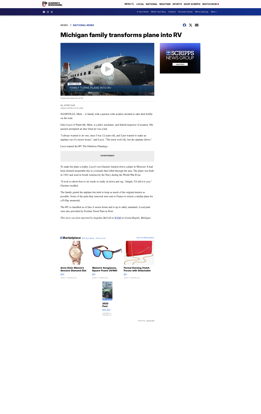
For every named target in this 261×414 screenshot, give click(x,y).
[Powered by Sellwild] (150, 321)
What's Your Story (158, 11)
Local (140, 4)
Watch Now (209, 4)
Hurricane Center (185, 11)
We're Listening (201, 11)
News (64, 25)
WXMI (117, 217)
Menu (128, 4)
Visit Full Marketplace (145, 238)
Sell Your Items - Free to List (93, 238)
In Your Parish (143, 11)
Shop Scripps (192, 4)
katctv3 (44, 12)
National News (83, 25)
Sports (177, 4)
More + (214, 11)
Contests (172, 11)
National (151, 4)
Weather (165, 4)
